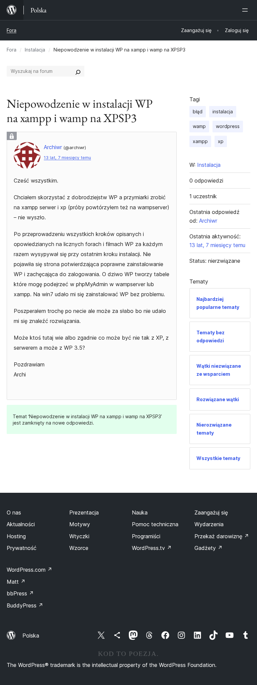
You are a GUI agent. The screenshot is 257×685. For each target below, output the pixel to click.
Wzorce (78, 548)
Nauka (140, 512)
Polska (30, 635)
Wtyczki (79, 536)
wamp (199, 126)
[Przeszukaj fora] (78, 71)
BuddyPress (25, 605)
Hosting (16, 536)
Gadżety (208, 548)
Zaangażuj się (211, 512)
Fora (11, 30)
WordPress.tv (152, 548)
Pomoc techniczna (155, 524)
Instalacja (35, 49)
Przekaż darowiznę (221, 536)
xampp (200, 141)
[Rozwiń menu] (246, 10)
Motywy (79, 524)
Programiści (146, 536)
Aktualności (21, 524)
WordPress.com (29, 569)
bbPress (20, 593)
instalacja (222, 111)
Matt (16, 581)
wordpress (228, 126)
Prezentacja (84, 512)
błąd (197, 111)
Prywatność (21, 548)
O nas (14, 512)
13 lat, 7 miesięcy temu (67, 157)
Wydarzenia (209, 524)
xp (221, 141)
